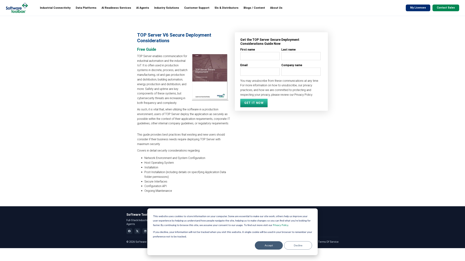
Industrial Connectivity (55, 7)
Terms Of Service (328, 241)
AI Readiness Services (116, 7)
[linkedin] (145, 231)
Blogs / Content (254, 7)
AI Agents (142, 7)
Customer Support (196, 7)
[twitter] (137, 231)
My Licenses (418, 7)
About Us (276, 7)
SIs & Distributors (226, 7)
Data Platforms (86, 7)
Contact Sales (446, 7)
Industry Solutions (166, 7)
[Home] (17, 8)
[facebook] (129, 231)
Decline (298, 245)
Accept (269, 245)
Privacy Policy (280, 225)
